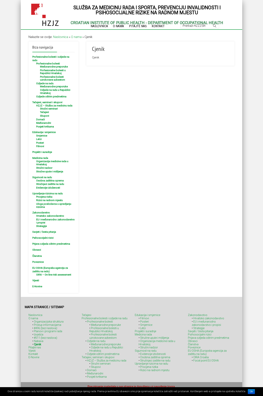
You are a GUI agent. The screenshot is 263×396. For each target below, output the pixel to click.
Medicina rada (40, 158)
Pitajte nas (34, 347)
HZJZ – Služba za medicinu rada (54, 105)
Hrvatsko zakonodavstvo (50, 215)
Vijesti (35, 280)
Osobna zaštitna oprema (50, 180)
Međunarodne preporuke (54, 66)
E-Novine (37, 286)
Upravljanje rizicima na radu (47, 193)
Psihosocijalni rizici (43, 237)
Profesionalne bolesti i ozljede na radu (104, 318)
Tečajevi (44, 112)
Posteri (40, 142)
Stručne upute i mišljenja (49, 171)
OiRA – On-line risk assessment (53, 274)
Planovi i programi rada (48, 331)
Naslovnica (60, 37)
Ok (251, 391)
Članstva (37, 255)
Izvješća (38, 334)
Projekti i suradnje (42, 152)
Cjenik (37, 344)
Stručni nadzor (44, 167)
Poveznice (38, 261)
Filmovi (40, 146)
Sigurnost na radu (42, 177)
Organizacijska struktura (49, 321)
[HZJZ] (44, 14)
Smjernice (41, 135)
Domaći (40, 119)
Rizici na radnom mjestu (49, 200)
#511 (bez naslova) (45, 337)
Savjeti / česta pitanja (44, 231)
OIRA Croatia (201, 357)
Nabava (38, 341)
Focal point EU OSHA (206, 360)
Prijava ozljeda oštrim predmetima (51, 243)
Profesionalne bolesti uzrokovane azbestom (52, 78)
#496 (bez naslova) (45, 328)
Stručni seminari (49, 108)
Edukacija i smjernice (44, 132)
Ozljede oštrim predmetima (51, 96)
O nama (76, 37)
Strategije (41, 226)
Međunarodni (43, 122)
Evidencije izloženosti (48, 187)
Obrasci (36, 249)
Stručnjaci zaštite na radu (50, 184)
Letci (39, 139)
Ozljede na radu (45, 83)
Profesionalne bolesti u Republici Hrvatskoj (53, 72)
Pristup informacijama (47, 324)
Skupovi (44, 115)
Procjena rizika (44, 196)
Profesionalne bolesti (48, 63)
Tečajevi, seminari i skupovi (47, 102)
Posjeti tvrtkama (45, 126)
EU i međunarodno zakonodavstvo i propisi (206, 323)
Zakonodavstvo (41, 212)
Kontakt (33, 354)
